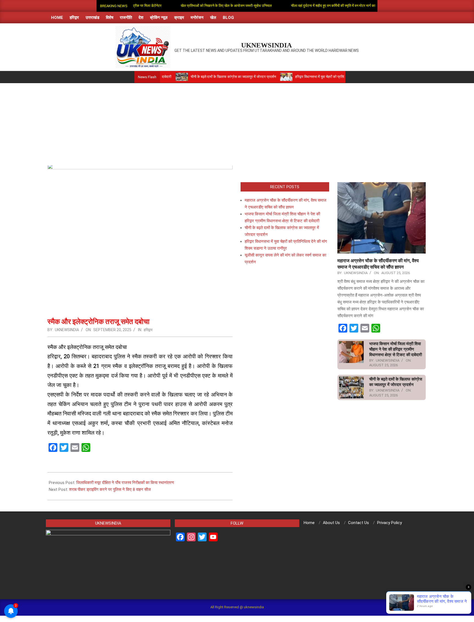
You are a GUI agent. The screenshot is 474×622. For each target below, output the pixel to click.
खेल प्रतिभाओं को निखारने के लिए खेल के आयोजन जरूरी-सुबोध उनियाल (212, 6)
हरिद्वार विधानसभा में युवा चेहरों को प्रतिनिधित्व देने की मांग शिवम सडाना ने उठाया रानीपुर (332, 77)
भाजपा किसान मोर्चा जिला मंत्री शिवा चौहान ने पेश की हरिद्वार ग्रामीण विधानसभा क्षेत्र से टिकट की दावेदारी (395, 349)
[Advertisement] (237, 124)
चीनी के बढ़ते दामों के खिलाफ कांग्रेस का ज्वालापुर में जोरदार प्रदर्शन (216, 77)
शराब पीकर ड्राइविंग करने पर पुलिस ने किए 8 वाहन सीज (110, 489)
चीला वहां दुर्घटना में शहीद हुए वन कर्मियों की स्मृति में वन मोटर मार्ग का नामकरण (325, 6)
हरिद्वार (148, 330)
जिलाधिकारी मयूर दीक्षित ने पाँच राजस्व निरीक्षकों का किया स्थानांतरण (125, 482)
